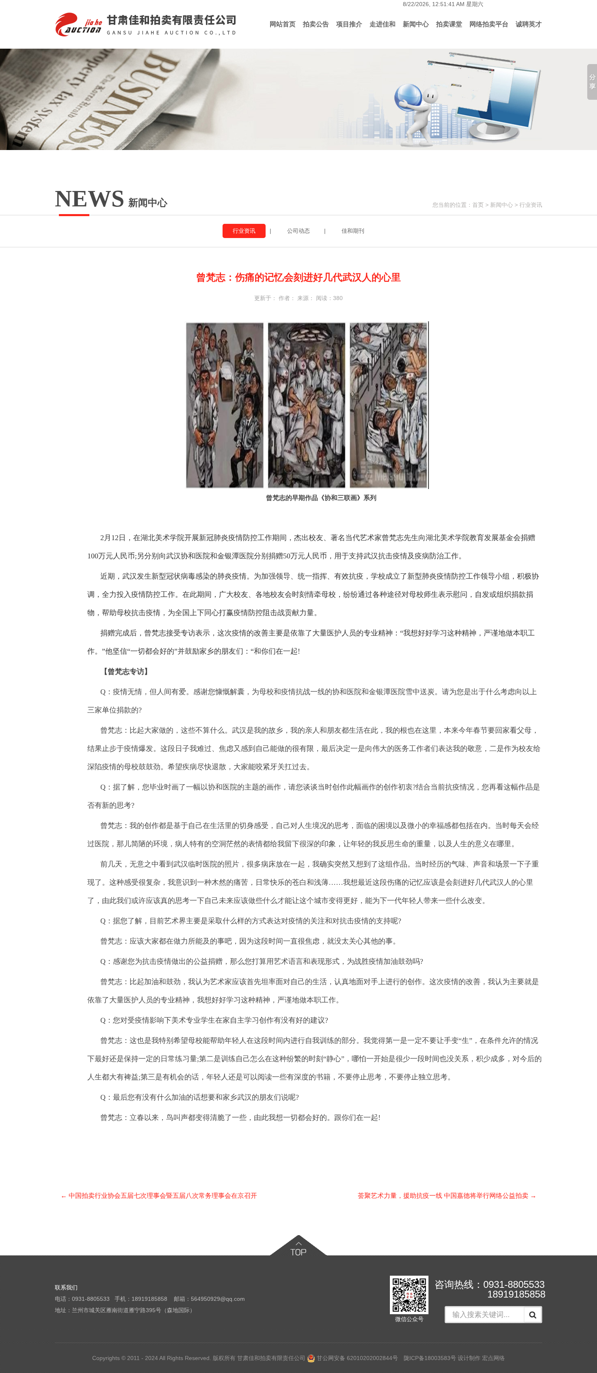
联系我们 (66, 1287)
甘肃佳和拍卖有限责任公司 (271, 1358)
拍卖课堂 (449, 24)
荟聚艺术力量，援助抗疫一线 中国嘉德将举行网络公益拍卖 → (447, 1195)
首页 (478, 205)
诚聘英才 (529, 24)
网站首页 (283, 24)
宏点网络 (493, 1358)
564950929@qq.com (218, 1299)
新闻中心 (416, 24)
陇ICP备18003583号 (430, 1358)
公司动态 (298, 230)
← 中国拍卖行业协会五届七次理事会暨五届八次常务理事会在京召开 (159, 1195)
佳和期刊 (353, 230)
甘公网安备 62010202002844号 (356, 1358)
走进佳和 (383, 24)
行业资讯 (530, 205)
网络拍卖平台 (488, 24)
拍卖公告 (316, 24)
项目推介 (349, 24)
